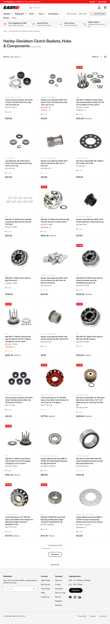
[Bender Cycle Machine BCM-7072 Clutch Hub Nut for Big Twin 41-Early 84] (55, 141)
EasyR (10, 616)
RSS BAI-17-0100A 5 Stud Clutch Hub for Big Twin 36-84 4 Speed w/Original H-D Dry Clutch (18, 339)
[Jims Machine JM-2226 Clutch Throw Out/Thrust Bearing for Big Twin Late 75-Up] (19, 141)
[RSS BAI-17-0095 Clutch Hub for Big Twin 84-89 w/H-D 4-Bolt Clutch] (55, 200)
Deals (13, 18)
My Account (71, 14)
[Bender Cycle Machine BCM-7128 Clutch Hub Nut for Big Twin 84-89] (55, 317)
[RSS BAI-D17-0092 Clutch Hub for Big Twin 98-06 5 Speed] (90, 317)
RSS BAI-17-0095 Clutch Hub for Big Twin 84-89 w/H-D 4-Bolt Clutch (55, 220)
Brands (6, 18)
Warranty (58, 605)
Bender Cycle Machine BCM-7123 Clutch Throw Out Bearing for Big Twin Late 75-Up (54, 102)
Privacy (58, 584)
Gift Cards (83, 14)
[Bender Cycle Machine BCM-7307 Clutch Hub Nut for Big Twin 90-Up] (90, 200)
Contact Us (45, 597)
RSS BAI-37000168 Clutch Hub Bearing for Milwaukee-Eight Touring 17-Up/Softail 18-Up (53, 519)
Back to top (55, 564)
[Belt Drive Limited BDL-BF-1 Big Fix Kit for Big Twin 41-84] (90, 141)
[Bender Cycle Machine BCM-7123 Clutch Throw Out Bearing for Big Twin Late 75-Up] (55, 80)
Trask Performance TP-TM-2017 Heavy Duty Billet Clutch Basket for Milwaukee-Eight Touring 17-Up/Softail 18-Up (19, 520)
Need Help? (102, 2)
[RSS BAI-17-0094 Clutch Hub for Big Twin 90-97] (19, 258)
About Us (58, 580)
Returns (92, 2)
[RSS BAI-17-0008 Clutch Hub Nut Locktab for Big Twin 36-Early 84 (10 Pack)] (19, 200)
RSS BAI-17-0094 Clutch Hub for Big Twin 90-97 (18, 279)
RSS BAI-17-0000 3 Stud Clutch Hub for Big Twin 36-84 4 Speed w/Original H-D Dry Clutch (18, 461)
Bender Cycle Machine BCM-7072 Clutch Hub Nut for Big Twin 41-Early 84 (54, 163)
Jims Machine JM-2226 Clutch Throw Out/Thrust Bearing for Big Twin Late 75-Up (18, 163)
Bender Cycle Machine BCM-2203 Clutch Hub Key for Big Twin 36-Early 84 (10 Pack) (54, 280)
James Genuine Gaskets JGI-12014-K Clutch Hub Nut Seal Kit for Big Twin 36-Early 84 (19, 102)
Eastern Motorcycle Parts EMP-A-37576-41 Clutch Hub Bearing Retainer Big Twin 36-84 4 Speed (89, 519)
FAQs (43, 593)
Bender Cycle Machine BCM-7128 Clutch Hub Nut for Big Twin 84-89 (54, 338)
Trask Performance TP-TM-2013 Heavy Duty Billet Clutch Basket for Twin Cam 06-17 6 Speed (55, 400)
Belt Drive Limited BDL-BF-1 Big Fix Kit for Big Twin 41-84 (90, 162)
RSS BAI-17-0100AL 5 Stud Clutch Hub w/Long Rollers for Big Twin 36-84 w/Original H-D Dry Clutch (90, 102)
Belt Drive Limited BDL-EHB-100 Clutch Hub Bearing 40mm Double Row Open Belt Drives (89, 461)
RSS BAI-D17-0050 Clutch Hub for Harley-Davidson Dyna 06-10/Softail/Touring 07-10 (89, 280)
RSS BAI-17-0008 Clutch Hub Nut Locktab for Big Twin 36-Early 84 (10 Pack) (18, 221)
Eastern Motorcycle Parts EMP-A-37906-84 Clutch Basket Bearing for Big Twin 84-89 (54, 461)
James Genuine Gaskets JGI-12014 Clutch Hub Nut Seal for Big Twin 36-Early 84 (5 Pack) (18, 400)
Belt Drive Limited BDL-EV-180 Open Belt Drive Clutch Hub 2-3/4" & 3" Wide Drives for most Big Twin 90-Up (90, 401)
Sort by (6, 57)
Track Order (45, 589)
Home (5, 31)
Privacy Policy (82, 616)
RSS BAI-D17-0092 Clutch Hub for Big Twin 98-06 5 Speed (89, 338)
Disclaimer (59, 589)
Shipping (58, 601)
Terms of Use (60, 593)
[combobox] (58, 7)
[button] (105, 7)
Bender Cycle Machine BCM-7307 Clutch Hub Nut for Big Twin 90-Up (89, 220)
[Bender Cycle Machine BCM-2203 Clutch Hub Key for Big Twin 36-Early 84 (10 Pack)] (55, 258)
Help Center (45, 580)
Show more (55, 554)
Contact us (75, 590)
